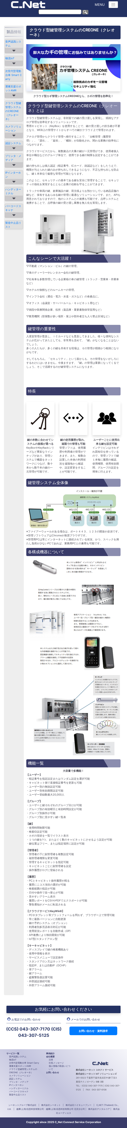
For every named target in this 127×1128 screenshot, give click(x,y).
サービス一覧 (12, 1053)
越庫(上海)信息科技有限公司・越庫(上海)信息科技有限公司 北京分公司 (50, 1109)
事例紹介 (50, 1053)
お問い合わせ (52, 1072)
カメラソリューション (13, 128)
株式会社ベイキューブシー (78, 1105)
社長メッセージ (56, 1063)
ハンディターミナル (13, 191)
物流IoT (9, 58)
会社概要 (50, 1056)
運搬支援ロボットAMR (13, 88)
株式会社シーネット (51, 1105)
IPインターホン (13, 174)
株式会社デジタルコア (99, 1109)
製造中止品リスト (13, 224)
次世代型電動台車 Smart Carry (13, 75)
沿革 (51, 1059)
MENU (100, 5)
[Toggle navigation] (113, 4)
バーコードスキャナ (13, 208)
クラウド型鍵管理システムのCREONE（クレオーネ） (13, 111)
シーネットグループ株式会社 (22, 1105)
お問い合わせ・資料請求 (93, 1031)
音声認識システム (13, 43)
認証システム (13, 143)
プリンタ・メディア (13, 158)
